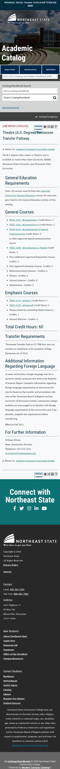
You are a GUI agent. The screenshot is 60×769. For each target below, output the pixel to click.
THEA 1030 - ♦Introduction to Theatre (28, 247)
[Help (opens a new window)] (55, 126)
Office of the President (15, 654)
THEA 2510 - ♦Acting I (20, 300)
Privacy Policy (10, 564)
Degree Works (10, 69)
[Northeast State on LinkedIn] (36, 508)
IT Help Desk (51, 2)
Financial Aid (10, 645)
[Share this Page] (48, 126)
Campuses (8, 649)
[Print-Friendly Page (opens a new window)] (52, 126)
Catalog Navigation (48, 116)
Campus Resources (13, 658)
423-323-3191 (17, 589)
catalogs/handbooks (18, 761)
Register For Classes (13, 698)
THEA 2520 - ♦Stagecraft (21, 305)
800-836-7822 (21, 593)
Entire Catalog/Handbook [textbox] (16, 90)
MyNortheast (9, 2)
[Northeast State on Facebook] (14, 508)
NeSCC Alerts (10, 685)
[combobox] (30, 76)
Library (7, 694)
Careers (7, 571)
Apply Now (9, 640)
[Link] (28, 19)
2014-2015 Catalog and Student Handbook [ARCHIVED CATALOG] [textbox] (30, 76)
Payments (28, 2)
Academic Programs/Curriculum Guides (35, 149)
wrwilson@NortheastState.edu (20, 453)
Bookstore (8, 676)
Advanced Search (10, 107)
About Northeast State (15, 636)
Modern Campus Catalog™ (36, 767)
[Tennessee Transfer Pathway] (38, 129)
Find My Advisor (30, 69)
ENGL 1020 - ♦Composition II (24, 224)
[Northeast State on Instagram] (29, 508)
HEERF (30, 6)
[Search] (55, 98)
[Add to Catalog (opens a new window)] (44, 126)
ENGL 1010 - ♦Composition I (23, 219)
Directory (19, 2)
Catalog (7, 689)
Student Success (11, 703)
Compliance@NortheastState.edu (30, 745)
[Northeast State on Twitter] (21, 508)
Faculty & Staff (39, 2)
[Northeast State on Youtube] (44, 508)
